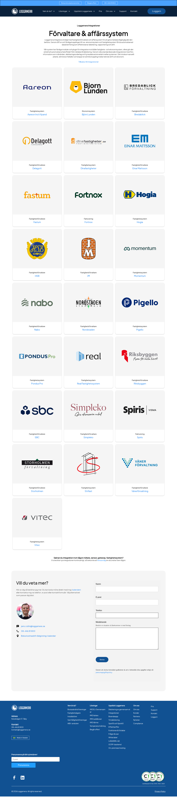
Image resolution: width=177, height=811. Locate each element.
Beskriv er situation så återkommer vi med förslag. (113, 625)
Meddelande (101, 622)
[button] (49, 11)
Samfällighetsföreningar (77, 720)
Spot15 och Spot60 (116, 723)
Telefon (99, 610)
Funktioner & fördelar (116, 730)
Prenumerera (23, 765)
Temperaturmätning (98, 726)
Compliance (138, 723)
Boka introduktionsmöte (70, 3)
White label (112, 737)
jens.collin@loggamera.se (33, 626)
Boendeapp (113, 716)
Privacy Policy (160, 791)
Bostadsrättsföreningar (77, 709)
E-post (98, 597)
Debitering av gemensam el (119, 709)
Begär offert (91, 3)
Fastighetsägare (74, 713)
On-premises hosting (116, 748)
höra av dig (101, 560)
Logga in (156, 11)
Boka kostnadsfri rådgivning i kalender (38, 636)
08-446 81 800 (110, 3)
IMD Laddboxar (96, 719)
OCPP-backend (114, 744)
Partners (136, 716)
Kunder (136, 713)
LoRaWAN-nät (114, 741)
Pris (100, 11)
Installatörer (72, 716)
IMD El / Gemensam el (97, 710)
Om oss (136, 709)
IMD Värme (94, 722)
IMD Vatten (94, 715)
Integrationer (113, 713)
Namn (98, 584)
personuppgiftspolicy (104, 672)
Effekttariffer (113, 727)
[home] (22, 11)
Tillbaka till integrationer (89, 62)
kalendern (76, 590)
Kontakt (133, 11)
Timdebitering (114, 720)
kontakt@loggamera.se (20, 730)
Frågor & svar (113, 734)
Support (123, 11)
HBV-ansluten (73, 723)
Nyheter (136, 720)
